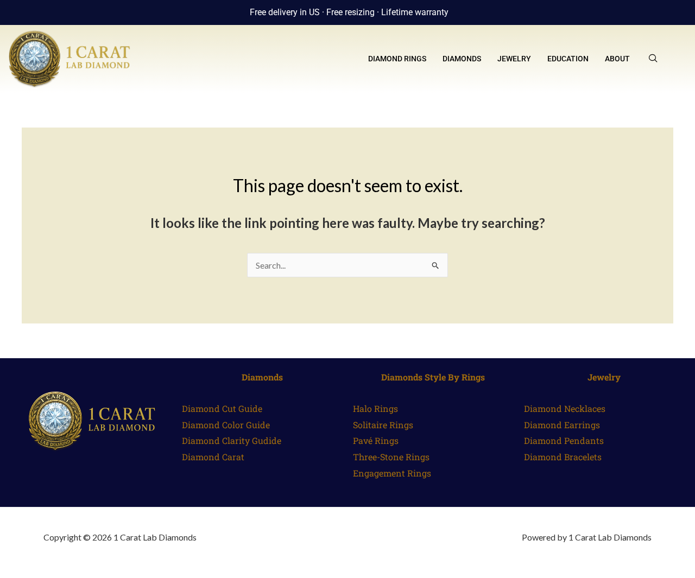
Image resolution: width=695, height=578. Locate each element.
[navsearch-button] (653, 58)
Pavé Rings (376, 440)
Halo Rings (375, 408)
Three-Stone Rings (391, 456)
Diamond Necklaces (564, 408)
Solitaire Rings (383, 424)
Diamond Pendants (564, 440)
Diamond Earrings (562, 424)
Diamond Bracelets (563, 456)
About (617, 58)
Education (568, 58)
